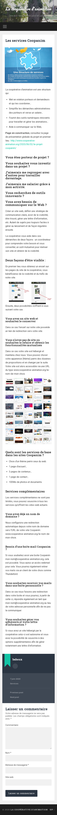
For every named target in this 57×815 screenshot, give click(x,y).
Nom (8, 753)
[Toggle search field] (52, 26)
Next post (14, 697)
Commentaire (11, 725)
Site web (9, 777)
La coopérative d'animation (28, 8)
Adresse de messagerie (17, 765)
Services (14, 683)
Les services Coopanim (25, 40)
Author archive (15, 666)
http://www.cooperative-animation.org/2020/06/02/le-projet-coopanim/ (24, 144)
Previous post (16, 692)
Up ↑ (52, 809)
